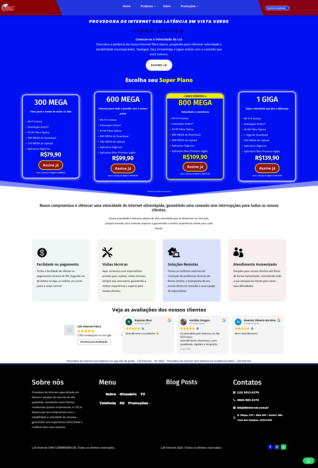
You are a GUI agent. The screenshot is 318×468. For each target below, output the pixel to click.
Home (127, 6)
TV (142, 394)
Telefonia (107, 403)
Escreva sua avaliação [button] (94, 341)
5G (122, 403)
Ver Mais (159, 361)
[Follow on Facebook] (270, 447)
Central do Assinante (276, 8)
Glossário (128, 394)
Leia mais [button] (240, 349)
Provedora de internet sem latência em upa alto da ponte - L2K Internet (109, 361)
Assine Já (51, 164)
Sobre (167, 6)
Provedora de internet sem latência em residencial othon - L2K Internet (209, 361)
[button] (283, 334)
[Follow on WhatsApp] (283, 447)
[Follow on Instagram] (277, 447)
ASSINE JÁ (159, 65)
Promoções (188, 6)
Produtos (147, 6)
